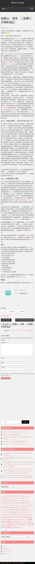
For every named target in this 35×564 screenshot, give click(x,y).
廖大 (21, 224)
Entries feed (6, 548)
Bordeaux (25, 496)
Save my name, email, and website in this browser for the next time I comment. (17, 374)
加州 (10, 520)
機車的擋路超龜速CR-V (24, 200)
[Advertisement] (17, 397)
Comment (4, 342)
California (7, 500)
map (18, 38)
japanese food (13, 505)
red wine (18, 509)
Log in (5, 546)
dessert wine (27, 500)
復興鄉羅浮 (9, 64)
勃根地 (18, 519)
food (4, 503)
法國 (25, 522)
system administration (13, 512)
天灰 (4, 457)
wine (11, 516)
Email (3, 362)
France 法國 (22, 503)
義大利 (19, 527)
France (11, 503)
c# (11, 498)
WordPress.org (7, 553)
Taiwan (27, 512)
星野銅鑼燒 (27, 235)
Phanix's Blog (17, 2)
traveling (6, 514)
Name (3, 358)
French (31, 503)
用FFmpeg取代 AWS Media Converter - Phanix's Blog (17, 462)
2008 (8, 496)
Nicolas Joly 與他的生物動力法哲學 (22, 477)
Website (3, 367)
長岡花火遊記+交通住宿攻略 (11, 434)
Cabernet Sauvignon (21, 498)
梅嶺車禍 (29, 247)
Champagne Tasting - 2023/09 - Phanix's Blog (15, 453)
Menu (3, 8)
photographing (9, 507)
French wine (4, 505)
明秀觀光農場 (14, 109)
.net (3, 496)
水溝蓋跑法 (22, 81)
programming (6, 510)
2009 (17, 496)
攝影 (11, 522)
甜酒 (5, 525)
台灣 (24, 519)
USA (16, 514)
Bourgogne (5, 498)
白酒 (13, 524)
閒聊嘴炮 (6, 316)
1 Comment (11, 28)
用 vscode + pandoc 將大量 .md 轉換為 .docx (15, 441)
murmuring (21, 505)
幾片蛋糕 (7, 62)
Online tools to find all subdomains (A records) (15, 432)
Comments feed (7, 551)
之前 (21, 31)
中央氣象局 (5, 107)
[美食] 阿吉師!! (6, 320)
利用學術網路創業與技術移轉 (24, 320)
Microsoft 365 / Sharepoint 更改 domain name (15, 444)
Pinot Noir (26, 507)
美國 (11, 527)
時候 (6, 226)
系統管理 (23, 525)
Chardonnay (18, 500)
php (17, 507)
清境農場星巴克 (17, 219)
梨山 (15, 38)
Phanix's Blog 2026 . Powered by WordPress (12, 563)
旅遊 (2, 316)
